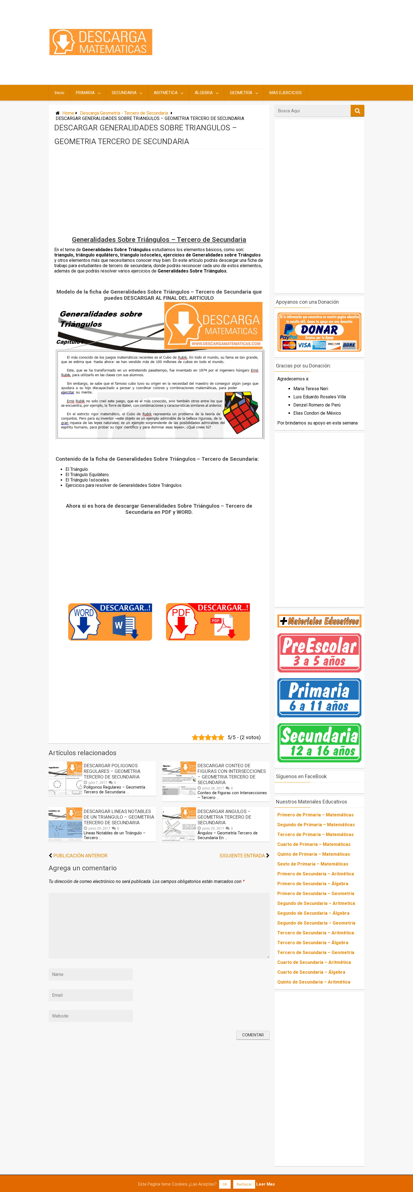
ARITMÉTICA (166, 92)
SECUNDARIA (124, 92)
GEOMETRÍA (241, 92)
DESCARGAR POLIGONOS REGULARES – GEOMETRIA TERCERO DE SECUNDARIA (112, 771)
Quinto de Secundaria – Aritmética (313, 982)
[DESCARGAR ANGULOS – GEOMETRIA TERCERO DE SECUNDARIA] (179, 839)
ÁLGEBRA (204, 92)
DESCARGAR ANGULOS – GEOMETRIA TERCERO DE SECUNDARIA (224, 817)
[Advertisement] (260, 42)
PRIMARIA (85, 92)
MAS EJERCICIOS (285, 92)
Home (68, 113)
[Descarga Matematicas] (101, 54)
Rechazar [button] (244, 1184)
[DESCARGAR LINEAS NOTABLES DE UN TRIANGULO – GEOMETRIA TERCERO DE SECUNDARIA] (65, 839)
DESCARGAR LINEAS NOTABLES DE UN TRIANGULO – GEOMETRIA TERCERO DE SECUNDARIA (119, 817)
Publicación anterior (80, 856)
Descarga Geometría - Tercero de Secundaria (124, 113)
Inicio (59, 92)
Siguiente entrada (242, 856)
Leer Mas (265, 1184)
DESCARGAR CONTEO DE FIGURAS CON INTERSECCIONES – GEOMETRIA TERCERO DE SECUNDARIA (232, 774)
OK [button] (225, 1184)
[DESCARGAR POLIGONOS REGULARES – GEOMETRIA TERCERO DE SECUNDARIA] (65, 793)
